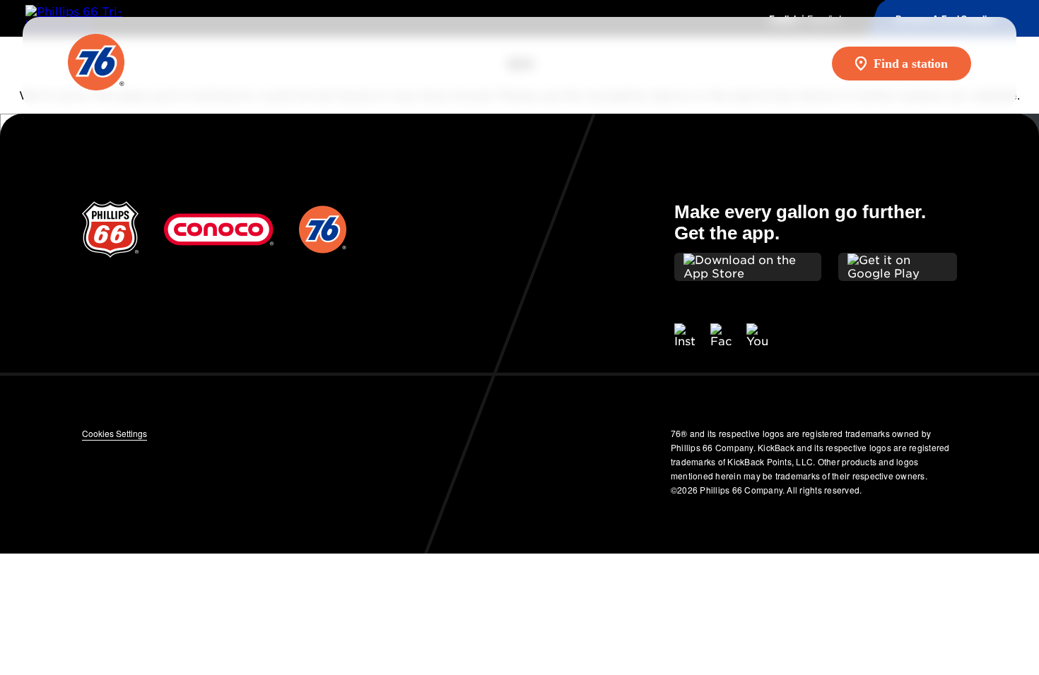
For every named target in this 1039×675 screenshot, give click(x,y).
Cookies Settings (114, 433)
